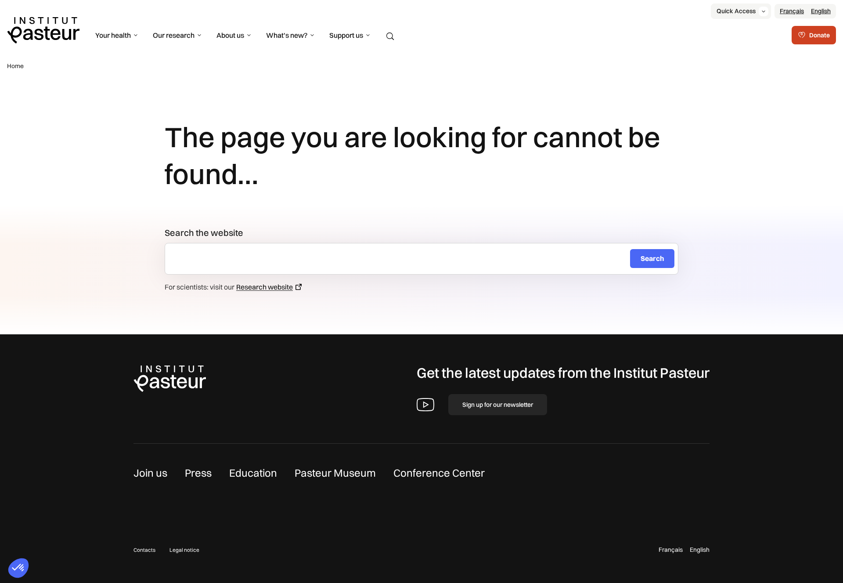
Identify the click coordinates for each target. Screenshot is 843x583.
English (821, 11)
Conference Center (439, 472)
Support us (346, 35)
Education (253, 472)
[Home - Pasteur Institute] (43, 29)
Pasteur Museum (335, 472)
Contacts (144, 550)
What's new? (286, 35)
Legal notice (184, 550)
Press (198, 472)
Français (792, 11)
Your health (113, 35)
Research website (264, 286)
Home (15, 66)
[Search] (390, 36)
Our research (174, 35)
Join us (150, 472)
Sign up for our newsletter (497, 405)
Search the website (204, 232)
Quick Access (736, 11)
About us (230, 35)
